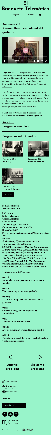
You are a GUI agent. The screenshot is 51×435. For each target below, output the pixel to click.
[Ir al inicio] (25, 6)
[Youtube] (10, 414)
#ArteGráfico (20, 113)
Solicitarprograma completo (16, 124)
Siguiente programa (37, 366)
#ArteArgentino (34, 116)
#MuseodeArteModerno (14, 116)
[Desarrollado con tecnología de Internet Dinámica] (17, 429)
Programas (16, 15)
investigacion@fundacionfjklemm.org (19, 107)
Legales (6, 398)
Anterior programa (13, 366)
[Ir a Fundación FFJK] (10, 422)
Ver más (8, 195)
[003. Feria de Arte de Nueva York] (38, 152)
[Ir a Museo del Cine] (9, 392)
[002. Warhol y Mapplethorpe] (12, 152)
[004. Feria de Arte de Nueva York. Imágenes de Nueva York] (12, 179)
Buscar (31, 15)
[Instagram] (16, 414)
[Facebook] (4, 414)
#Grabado (7, 113)
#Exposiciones (34, 113)
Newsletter (9, 406)
